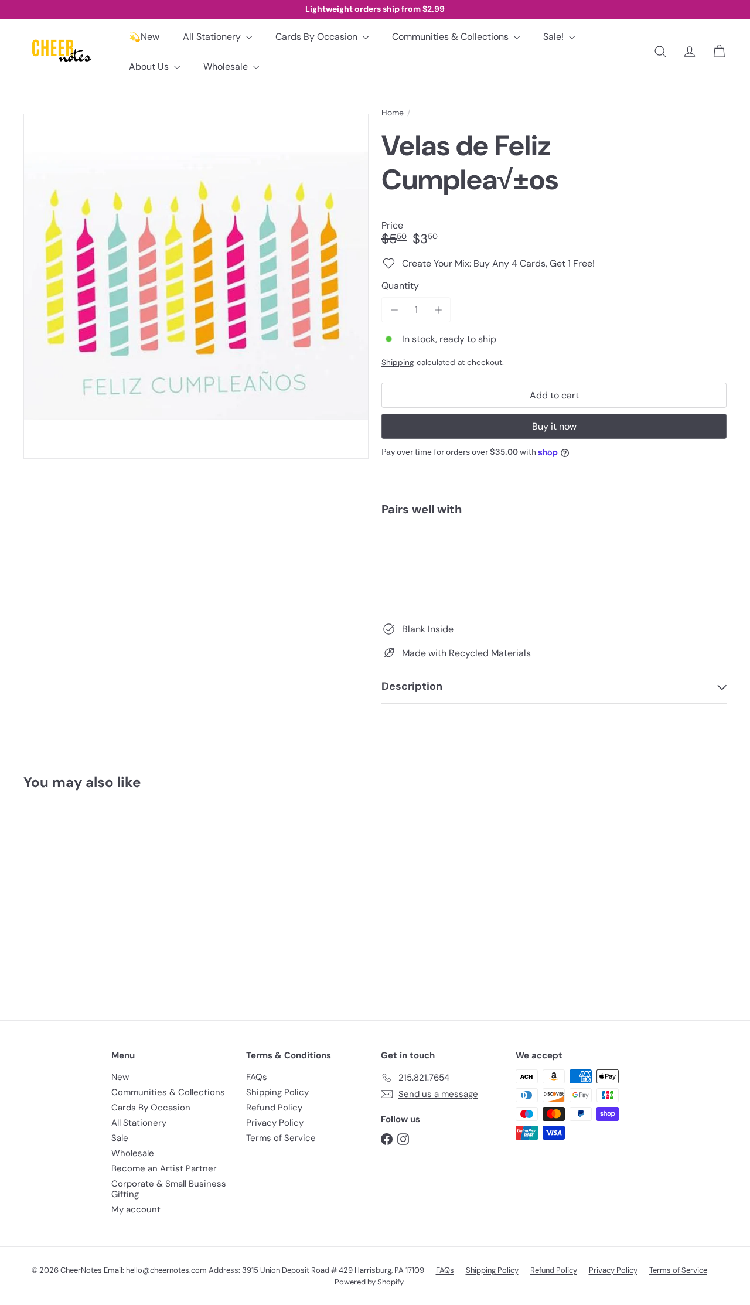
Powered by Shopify (369, 1282)
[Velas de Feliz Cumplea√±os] (554, 565)
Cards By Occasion (317, 36)
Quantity (400, 285)
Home (392, 113)
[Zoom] (196, 286)
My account (136, 1209)
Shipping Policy (277, 1092)
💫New (144, 36)
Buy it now (554, 426)
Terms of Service (281, 1138)
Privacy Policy (275, 1123)
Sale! (554, 36)
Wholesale (226, 66)
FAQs (256, 1077)
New (120, 1077)
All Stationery (213, 36)
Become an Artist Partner (164, 1168)
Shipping (397, 362)
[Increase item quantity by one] (438, 309)
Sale (119, 1138)
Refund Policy (274, 1107)
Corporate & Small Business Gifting (168, 1189)
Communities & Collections (451, 36)
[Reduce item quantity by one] (394, 309)
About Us (150, 66)
